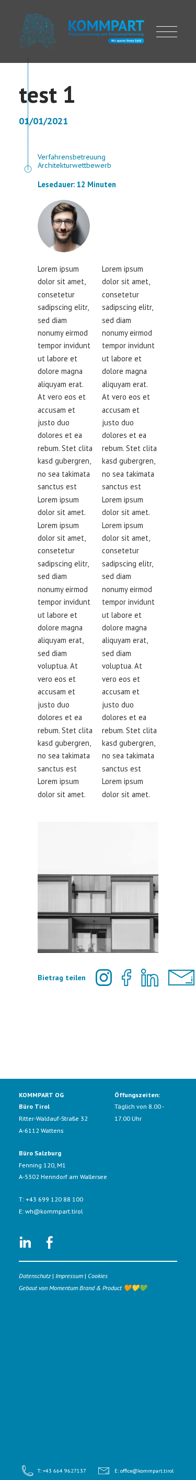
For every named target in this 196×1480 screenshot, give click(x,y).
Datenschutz (35, 1276)
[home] (83, 32)
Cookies (98, 1276)
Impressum (69, 1276)
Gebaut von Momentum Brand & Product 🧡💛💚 (83, 1288)
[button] (167, 31)
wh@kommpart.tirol (54, 1211)
